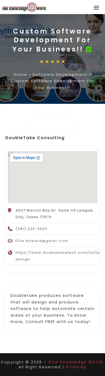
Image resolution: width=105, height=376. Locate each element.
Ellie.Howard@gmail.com (42, 240)
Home (20, 74)
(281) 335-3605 (32, 228)
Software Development (60, 74)
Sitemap (76, 367)
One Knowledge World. (76, 362)
